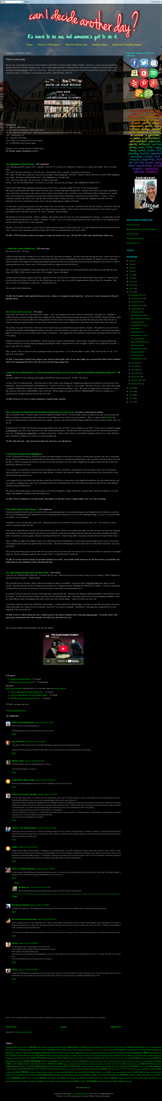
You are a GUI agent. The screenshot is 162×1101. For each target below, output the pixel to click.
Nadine (14, 847)
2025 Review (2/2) (133, 243)
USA (80, 1058)
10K (39, 1047)
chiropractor (137, 1061)
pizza (63, 1074)
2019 (131, 281)
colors (26, 1064)
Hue (30, 1053)
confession (51, 1063)
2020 (131, 278)
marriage (137, 1069)
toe (158, 1078)
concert (44, 1064)
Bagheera (64, 1047)
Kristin (14, 943)
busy (88, 1061)
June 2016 (135, 366)
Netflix (20, 1055)
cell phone (116, 1061)
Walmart (90, 1058)
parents (8, 1074)
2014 (131, 391)
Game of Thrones (72, 1050)
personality (33, 1074)
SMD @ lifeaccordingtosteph (23, 722)
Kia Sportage (87, 1053)
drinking (143, 1063)
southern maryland (86, 1078)
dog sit (136, 1064)
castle (110, 1061)
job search (81, 1069)
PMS (24, 1055)
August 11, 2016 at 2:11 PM (27, 969)
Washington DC (99, 1058)
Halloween (157, 1049)
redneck (104, 1075)
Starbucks (157, 1055)
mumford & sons (100, 1072)
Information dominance (68, 1053)
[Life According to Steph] (63, 116)
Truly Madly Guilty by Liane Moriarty (21, 509)
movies (85, 1072)
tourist (14, 1081)
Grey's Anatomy (109, 1049)
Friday (58, 1049)
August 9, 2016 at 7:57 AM (43, 722)
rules (152, 1075)
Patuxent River (31, 1055)
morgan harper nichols (38, 1072)
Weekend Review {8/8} (139, 348)
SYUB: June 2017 (133, 234)
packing (158, 1072)
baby (7, 1061)
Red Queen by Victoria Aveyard (23, 682)
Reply (14, 734)
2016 (131, 292)
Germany (88, 1049)
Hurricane (54, 1053)
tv (28, 1081)
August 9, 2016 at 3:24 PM (45, 869)
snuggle (72, 1078)
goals (128, 1066)
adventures (136, 1057)
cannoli (106, 1061)
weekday (83, 1081)
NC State (9, 1055)
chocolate (145, 1061)
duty (160, 1064)
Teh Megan (22, 887)
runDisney (157, 1074)
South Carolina (141, 1055)
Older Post (116, 1026)
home (19, 1069)
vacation (40, 1081)
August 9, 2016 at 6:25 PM (39, 905)
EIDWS (44, 1050)
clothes (9, 1063)
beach (15, 1061)
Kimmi (14, 969)
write (126, 1081)
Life (109, 1053)
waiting (58, 1081)
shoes (37, 1078)
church (151, 1061)
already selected (59, 688)
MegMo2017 (138, 1052)
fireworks (60, 1066)
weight (99, 1081)
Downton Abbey (32, 1050)
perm (26, 1075)
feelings (50, 1066)
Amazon (44, 1047)
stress (101, 1078)
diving (120, 1064)
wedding (75, 1081)
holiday (14, 1069)
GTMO (63, 1049)
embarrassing (15, 1066)
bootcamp (61, 1061)
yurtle (130, 1081)
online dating (150, 1072)
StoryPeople (16, 1058)
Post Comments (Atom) (23, 1032)
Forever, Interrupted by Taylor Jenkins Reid (27, 692)
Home (30, 44)
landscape (97, 1069)
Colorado (148, 1047)
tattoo (146, 1078)
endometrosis (23, 1066)
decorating (99, 1064)
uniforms (33, 1081)
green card (142, 1066)
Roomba (91, 1055)
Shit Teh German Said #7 (135, 238)
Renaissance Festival (81, 1055)
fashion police (41, 1066)
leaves (114, 1069)
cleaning (157, 1061)
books (55, 1061)
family (32, 1066)
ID (60, 1053)
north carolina (139, 1072)
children (130, 1061)
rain (91, 1074)
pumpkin (80, 1075)
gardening (97, 1066)
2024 (131, 264)
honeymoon (35, 1069)
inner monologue (71, 1069)
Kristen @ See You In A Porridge (24, 794)
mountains (78, 1072)
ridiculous (131, 1074)
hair (151, 1066)
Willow (107, 1058)
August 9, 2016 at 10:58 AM (45, 780)
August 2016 (136, 309)
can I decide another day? (81, 1093)
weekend (91, 1081)
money (25, 1071)
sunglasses (114, 1077)
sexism (32, 1078)
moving (91, 1072)
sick (48, 1078)
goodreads (134, 1066)
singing (53, 1078)
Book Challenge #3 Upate (140, 342)
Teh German (42, 1057)
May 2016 (135, 370)
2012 (131, 398)
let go (118, 1069)
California (105, 1047)
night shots (130, 1072)
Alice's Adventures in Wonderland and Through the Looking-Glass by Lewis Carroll (39, 412)
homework (26, 1068)
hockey (8, 1069)
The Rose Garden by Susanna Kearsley (25, 698)
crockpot (72, 1064)
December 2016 (137, 295)
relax (117, 1075)
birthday (27, 1061)
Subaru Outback (25, 1058)
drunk (156, 1064)
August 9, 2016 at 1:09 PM (46, 828)
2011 (131, 402)
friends (77, 1066)
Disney (23, 1049)
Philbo (42, 1055)
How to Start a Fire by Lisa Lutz (19, 311)
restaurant (124, 1074)
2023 (131, 268)
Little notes (115, 1053)
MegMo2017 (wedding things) (126, 44)
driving (150, 1063)
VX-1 (85, 1058)
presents (74, 1074)
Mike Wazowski (155, 1053)
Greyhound (120, 1049)
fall (28, 1066)
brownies (77, 1061)
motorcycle (69, 1072)
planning (68, 1074)
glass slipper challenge (119, 1066)
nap (117, 1072)
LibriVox (109, 417)
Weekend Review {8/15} (139, 335)
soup (77, 1078)
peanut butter (20, 1074)
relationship (111, 1074)
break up (70, 1061)
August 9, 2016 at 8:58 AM (34, 761)
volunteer (52, 1081)
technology (152, 1078)
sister (58, 1078)
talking (140, 1078)
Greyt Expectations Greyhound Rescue (139, 1049)
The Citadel (62, 1057)
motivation (60, 1072)
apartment (149, 1058)
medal (158, 1068)
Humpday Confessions (42, 1052)
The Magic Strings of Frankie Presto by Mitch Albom (27, 572)
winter (104, 1081)
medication (10, 1072)
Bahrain (71, 1047)
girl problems (107, 1066)
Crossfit (17, 1049)
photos (51, 1074)
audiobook (157, 1057)
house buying (53, 1069)
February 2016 (136, 380)
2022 (131, 271)
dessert (114, 1064)
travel (19, 1081)
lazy (109, 1069)
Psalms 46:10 (69, 1055)
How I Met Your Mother (20, 1053)
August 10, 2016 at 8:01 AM (40, 887)
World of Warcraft (117, 1058)
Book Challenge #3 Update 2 (141, 318)
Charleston (131, 1047)
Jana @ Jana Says (18, 741)
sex (28, 1078)
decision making (89, 1064)
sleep (63, 1077)
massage (153, 1069)
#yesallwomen (21, 1047)
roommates (146, 1074)
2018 (131, 285)
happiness (157, 1066)
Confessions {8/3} (137, 355)
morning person (51, 1072)
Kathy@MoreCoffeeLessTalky (23, 780)
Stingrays (9, 1058)
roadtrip (139, 1074)
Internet (79, 1052)
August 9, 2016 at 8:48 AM (35, 741)
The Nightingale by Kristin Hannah (20, 164)
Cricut (11, 1049)
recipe (99, 1074)
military (17, 1072)
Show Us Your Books (124, 1055)
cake (91, 1061)
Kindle (94, 1053)
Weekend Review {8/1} (139, 358)
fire (55, 1066)
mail (132, 1069)
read (95, 1074)
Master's (130, 1053)
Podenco (55, 1055)
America (50, 1047)
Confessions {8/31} (137, 312)
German (81, 1049)
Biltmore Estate (91, 1047)
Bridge (98, 1047)
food (72, 1066)
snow (67, 1078)
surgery (121, 1078)
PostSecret (61, 1055)
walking (63, 1081)
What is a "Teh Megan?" (49, 44)
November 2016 (137, 298)
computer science (34, 1064)
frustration (84, 1066)
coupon (66, 1064)
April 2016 (135, 373)
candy (101, 1061)
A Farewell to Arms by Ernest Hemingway (24, 454)
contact (64, 1096)
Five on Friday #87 (137, 352)
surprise (127, 1078)
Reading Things (99, 44)
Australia (57, 1047)
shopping (43, 1077)
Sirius (134, 1055)
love (128, 1069)
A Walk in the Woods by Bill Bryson (20, 248)
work (115, 1081)
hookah (42, 1069)
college (20, 1063)
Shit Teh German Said (76, 44)
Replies (17, 883)
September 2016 (137, 305)
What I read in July (133, 225)
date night (79, 1064)
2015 (131, 388)
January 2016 (136, 383)
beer (21, 1061)
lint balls (124, 1069)
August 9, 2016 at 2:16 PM (27, 847)
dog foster (130, 1064)
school (24, 1077)
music (108, 1072)
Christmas (140, 1047)
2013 (131, 395)
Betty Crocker (80, 1047)
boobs (50, 1061)
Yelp (126, 1058)
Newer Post (11, 1026)
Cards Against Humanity (117, 1047)
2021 (131, 275)
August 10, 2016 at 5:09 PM (28, 943)
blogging (36, 1061)
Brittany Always (18, 760)
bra (65, 1061)
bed (18, 1061)
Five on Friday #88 (137, 338)
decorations (108, 1064)
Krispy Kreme (102, 1053)
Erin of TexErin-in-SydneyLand (24, 919)
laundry (104, 1068)
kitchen (91, 1069)
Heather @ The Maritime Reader (24, 828)
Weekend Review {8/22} (139, 325)
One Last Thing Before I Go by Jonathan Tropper (29, 695)
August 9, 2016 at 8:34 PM (46, 919)
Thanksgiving (52, 1058)
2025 (131, 261)
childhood (123, 1061)
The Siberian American (20, 905)
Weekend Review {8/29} (139, 315)
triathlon (25, 1081)
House (8, 1052)
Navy (15, 1055)
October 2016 (136, 302)
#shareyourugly (11, 1047)
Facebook (51, 1049)
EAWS (40, 1050)
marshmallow (145, 1069)
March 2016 (135, 376)
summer (106, 1078)
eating (8, 1066)
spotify (96, 1078)
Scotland (97, 1055)
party (13, 1074)
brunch (83, 1061)
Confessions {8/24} (137, 322)
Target (33, 1057)
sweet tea (134, 1078)
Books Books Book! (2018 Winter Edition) (142, 229)
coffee (14, 1064)
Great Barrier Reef (97, 1050)
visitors (46, 1081)
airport (143, 1058)
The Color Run (73, 1058)
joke (86, 1069)
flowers (67, 1066)
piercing (57, 1074)
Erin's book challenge (14, 688)
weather (69, 1081)
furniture (90, 1066)
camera (96, 1061)
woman (109, 1081)
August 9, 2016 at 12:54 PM (47, 794)
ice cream (62, 1069)
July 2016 (135, 363)
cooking (59, 1063)
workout (120, 1081)
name (114, 1072)
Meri (146, 1052)
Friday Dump (135, 328)
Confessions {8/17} (137, 332)
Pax (37, 1055)
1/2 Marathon (31, 1047)
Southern (151, 1055)
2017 (131, 288)
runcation (8, 1078)
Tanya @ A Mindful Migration (23, 868)
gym (147, 1066)
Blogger (87, 1087)
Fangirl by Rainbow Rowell (21, 679)
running (16, 1077)
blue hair (44, 1061)
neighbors (122, 1072)
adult (130, 1058)
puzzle (86, 1074)
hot (47, 1069)
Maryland (123, 1053)
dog (124, 1063)
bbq (10, 1061)
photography (42, 1074)
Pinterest (49, 1055)
